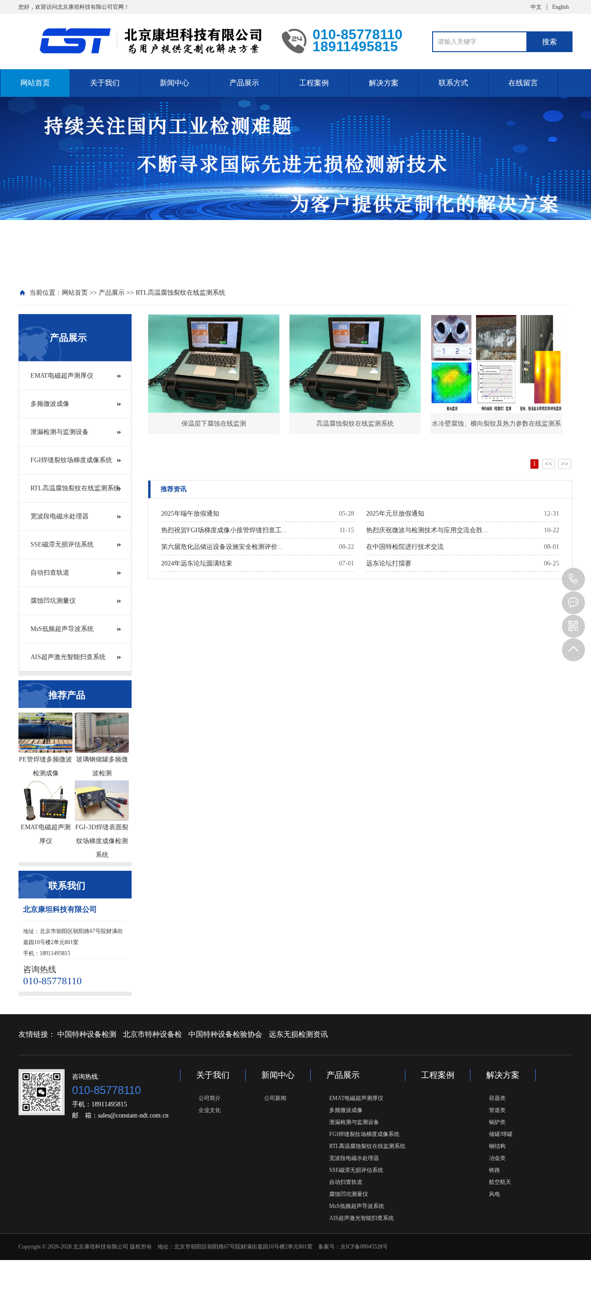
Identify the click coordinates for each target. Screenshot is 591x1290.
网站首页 (35, 83)
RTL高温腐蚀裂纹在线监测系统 (180, 292)
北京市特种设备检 (152, 1034)
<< (548, 463)
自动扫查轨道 (49, 572)
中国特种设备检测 (86, 1034)
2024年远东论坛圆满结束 (196, 563)
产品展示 (244, 83)
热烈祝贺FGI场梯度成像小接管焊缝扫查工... (224, 530)
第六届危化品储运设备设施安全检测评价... (222, 546)
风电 (494, 1194)
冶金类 (497, 1158)
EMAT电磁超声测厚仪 (61, 375)
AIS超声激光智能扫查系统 (68, 657)
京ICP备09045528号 (364, 1246)
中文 (536, 7)
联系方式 (453, 83)
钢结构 (497, 1146)
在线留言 (523, 83)
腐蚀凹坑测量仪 (53, 600)
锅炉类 (497, 1122)
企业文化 (210, 1110)
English (560, 7)
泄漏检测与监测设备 (59, 431)
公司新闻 (275, 1098)
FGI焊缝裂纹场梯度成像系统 (71, 460)
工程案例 (314, 83)
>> (564, 463)
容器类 (497, 1098)
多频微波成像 (49, 403)
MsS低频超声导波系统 (62, 628)
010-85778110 (573, 579)
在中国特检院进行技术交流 (405, 546)
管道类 (497, 1110)
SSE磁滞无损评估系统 (62, 544)
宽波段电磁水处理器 (59, 516)
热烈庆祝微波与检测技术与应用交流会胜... (427, 530)
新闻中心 (174, 83)
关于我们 (105, 83)
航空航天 (500, 1182)
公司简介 (210, 1098)
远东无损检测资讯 (298, 1034)
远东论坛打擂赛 (388, 563)
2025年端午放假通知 (190, 513)
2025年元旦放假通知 (395, 513)
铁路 (494, 1170)
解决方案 (383, 83)
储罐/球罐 (501, 1134)
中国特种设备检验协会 (225, 1034)
